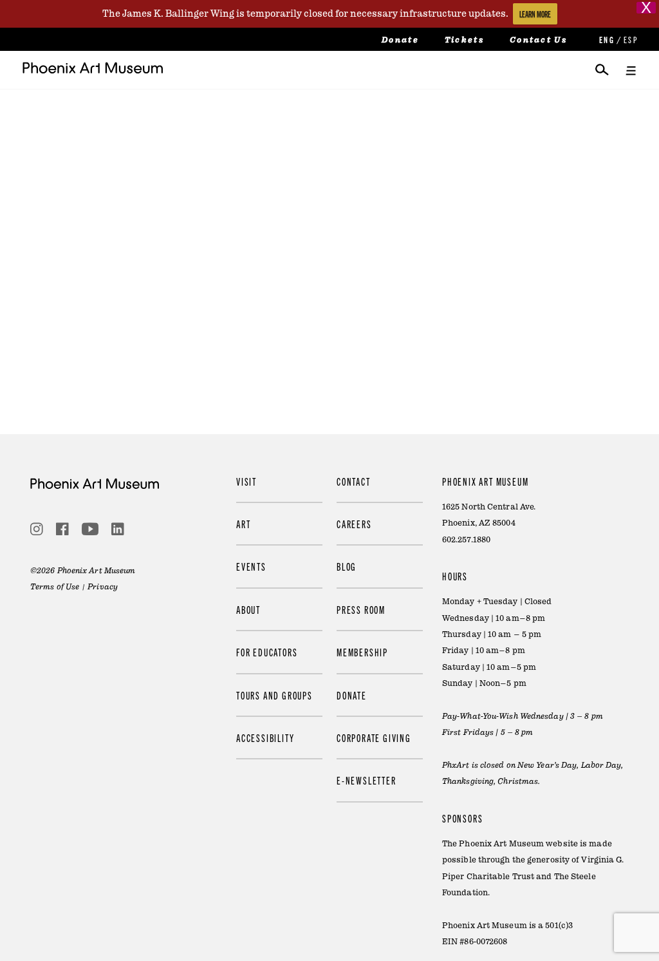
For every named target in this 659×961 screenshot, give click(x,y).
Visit (246, 481)
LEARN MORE (535, 13)
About (248, 609)
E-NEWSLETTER (366, 780)
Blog (347, 566)
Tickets (464, 40)
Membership (362, 651)
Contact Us (538, 40)
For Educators (266, 651)
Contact (354, 481)
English (605, 39)
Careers (354, 523)
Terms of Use (54, 587)
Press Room (361, 609)
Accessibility (265, 737)
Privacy (103, 587)
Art (243, 523)
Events (251, 566)
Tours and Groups (274, 695)
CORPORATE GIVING (374, 737)
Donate (400, 40)
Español (630, 39)
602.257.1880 (466, 540)
